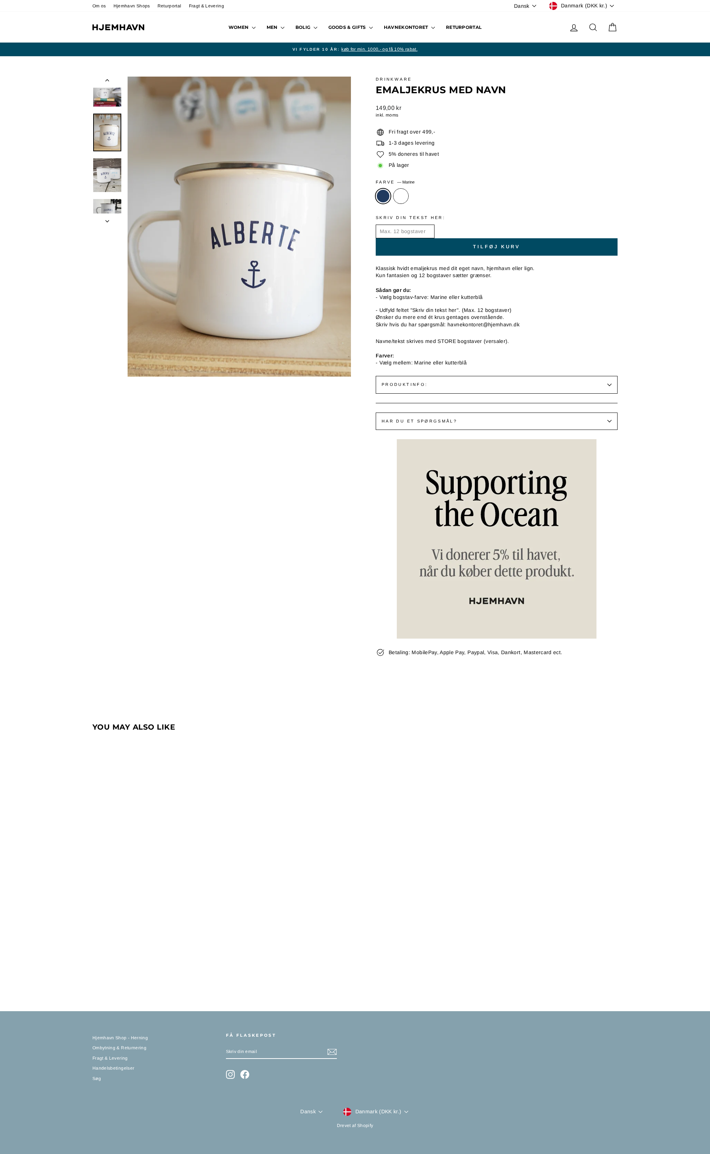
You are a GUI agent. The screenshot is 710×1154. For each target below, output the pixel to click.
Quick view (154, 929)
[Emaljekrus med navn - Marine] (97, 967)
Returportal (170, 6)
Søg (96, 1078)
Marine (383, 196)
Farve (395, 182)
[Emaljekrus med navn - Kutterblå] (107, 967)
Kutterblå (400, 196)
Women (239, 27)
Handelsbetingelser (113, 1068)
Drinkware (394, 79)
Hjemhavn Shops (132, 6)
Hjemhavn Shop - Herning (120, 1037)
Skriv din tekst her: (410, 217)
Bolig (303, 27)
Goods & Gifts (347, 27)
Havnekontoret (406, 27)
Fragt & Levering (206, 6)
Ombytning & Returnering (119, 1047)
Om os (99, 6)
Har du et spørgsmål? (419, 421)
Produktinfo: (404, 384)
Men (273, 27)
